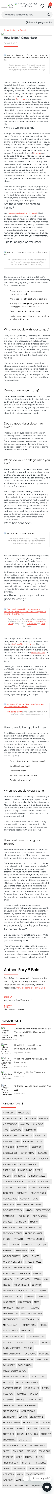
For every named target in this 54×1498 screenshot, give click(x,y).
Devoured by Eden (12, 1210)
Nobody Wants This (13, 1336)
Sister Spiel (24, 1440)
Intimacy (7, 1279)
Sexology (32, 1428)
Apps (5, 1130)
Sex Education (10, 1411)
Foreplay (7, 1250)
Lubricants (9, 1302)
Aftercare (30, 1118)
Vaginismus (19, 1468)
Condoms (8, 1187)
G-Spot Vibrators (12, 1262)
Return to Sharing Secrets (15, 30)
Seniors (20, 1400)
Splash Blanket (38, 1445)
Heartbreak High (22, 1267)
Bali (18, 1141)
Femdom (14, 1245)
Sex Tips (23, 1417)
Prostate (8, 1382)
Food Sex (41, 1245)
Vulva (20, 1474)
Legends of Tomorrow (15, 1290)
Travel (6, 1468)
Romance (21, 1394)
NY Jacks (7, 1342)
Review (45, 1388)
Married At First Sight (14, 1308)
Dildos (28, 1210)
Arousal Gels (10, 1135)
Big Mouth (36, 1147)
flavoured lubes (38, 652)
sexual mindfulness (27, 1434)
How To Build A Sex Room (16, 1273)
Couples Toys (10, 1199)
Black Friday (27, 1153)
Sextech (45, 1428)
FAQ (5, 1245)
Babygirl (7, 1141)
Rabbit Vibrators (12, 1388)
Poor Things (24, 1365)
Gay (32, 1250)
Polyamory (9, 1365)
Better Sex (22, 1147)
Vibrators (8, 1474)
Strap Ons (44, 1451)
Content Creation (39, 1187)
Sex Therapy (9, 1417)
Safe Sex (34, 1394)
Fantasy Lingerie (35, 1239)
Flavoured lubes (14, 712)
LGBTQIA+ (7, 1296)
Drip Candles (40, 1216)
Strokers (8, 1457)
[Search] (48, 14)
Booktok (43, 1159)
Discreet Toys (43, 1210)
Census (7, 1176)
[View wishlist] (42, 7)
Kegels (37, 1279)
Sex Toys (46, 1422)
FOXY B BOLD (11, 43)
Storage (31, 1451)
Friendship (21, 1250)
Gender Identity (11, 1256)
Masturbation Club (31, 1313)
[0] (49, 7)
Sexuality (46, 1434)
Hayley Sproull (33, 1262)
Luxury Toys (24, 1302)
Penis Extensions (11, 1354)
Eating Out (21, 1222)
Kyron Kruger (21, 1285)
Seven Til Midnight (27, 1405)
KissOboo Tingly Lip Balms (23, 644)
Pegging (28, 1348)
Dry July (7, 1222)
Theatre (26, 1463)
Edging (34, 1222)
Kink (46, 1279)
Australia (40, 1135)
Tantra (28, 1457)
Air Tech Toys (10, 1124)
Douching (24, 1216)
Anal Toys (38, 1124)
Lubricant (42, 1296)
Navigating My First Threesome (29, 1072)
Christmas (19, 1176)
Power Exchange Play (14, 1371)
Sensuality (8, 1405)
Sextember (8, 1434)
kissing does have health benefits (23, 213)
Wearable (21, 1480)
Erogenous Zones (12, 1233)
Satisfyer (8, 1400)
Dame (35, 1199)
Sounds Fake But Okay (14, 1445)
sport (6, 1451)
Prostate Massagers (27, 1382)
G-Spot (35, 1256)
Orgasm (45, 1342)
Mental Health (10, 1325)
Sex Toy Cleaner (11, 1422)
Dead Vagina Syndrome (29, 1204)
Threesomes (40, 1463)
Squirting (18, 1451)
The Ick (39, 1457)
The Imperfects (11, 1463)
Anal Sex (24, 1124)
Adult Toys (23, 1113)
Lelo (33, 1290)
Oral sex (33, 1342)
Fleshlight (27, 1245)
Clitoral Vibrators (13, 1181)
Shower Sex (9, 1440)
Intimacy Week (23, 1279)
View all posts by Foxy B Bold (30, 988)
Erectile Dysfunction (30, 1227)
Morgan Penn (29, 1325)
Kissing (6, 1285)
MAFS (36, 1302)
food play (20, 99)
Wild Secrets (21, 1486)
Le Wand (36, 1285)
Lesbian (42, 1290)
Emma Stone (9, 1227)
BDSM (39, 1141)
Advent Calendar (12, 1118)
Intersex (37, 1273)
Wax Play (7, 1480)
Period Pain (42, 1359)
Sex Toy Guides (30, 1422)
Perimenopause (25, 1359)
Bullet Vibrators (28, 1164)
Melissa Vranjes (30, 1319)
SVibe (19, 1457)
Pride (33, 1376)
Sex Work (8, 1428)
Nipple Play (27, 1331)
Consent (21, 1187)
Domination (9, 1216)
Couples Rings (38, 1193)
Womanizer (37, 1486)
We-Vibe (7, 1486)
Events (6, 1239)
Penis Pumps (30, 1354)
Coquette (8, 1193)
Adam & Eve (9, 1113)
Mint (43, 623)
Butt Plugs (9, 1170)
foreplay (37, 153)
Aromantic (30, 1130)
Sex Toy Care (36, 1417)
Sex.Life (20, 1428)
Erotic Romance (33, 1233)
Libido (19, 1296)
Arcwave (16, 1130)
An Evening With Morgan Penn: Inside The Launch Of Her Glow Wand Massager (32, 1032)
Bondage (30, 1159)
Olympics (20, 1342)
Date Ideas (8, 1204)
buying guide (25, 1170)
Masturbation (10, 1313)
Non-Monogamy (35, 1336)
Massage (34, 1308)
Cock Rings (44, 1181)
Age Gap (43, 1118)
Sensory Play (34, 1400)
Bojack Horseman (12, 1159)
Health (6, 1267)
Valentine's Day (36, 1468)
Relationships (31, 1388)
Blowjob (42, 1153)
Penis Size (44, 1354)
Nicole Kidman (10, 1331)
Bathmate (28, 1141)
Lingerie (29, 1296)
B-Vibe (38, 1170)
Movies (43, 1325)
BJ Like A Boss (10, 1153)
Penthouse (8, 1359)
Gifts (25, 1256)
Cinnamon (32, 623)
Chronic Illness (36, 1176)
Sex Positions (28, 1411)
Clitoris (31, 1181)
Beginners (8, 1147)
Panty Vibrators (11, 1348)
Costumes (22, 1193)
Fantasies (18, 1239)
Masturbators (10, 1319)
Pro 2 (42, 1376)
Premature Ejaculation (15, 1376)
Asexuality (26, 1135)
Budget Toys (9, 1164)
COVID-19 (24, 1199)
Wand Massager (34, 1474)
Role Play (8, 1394)
